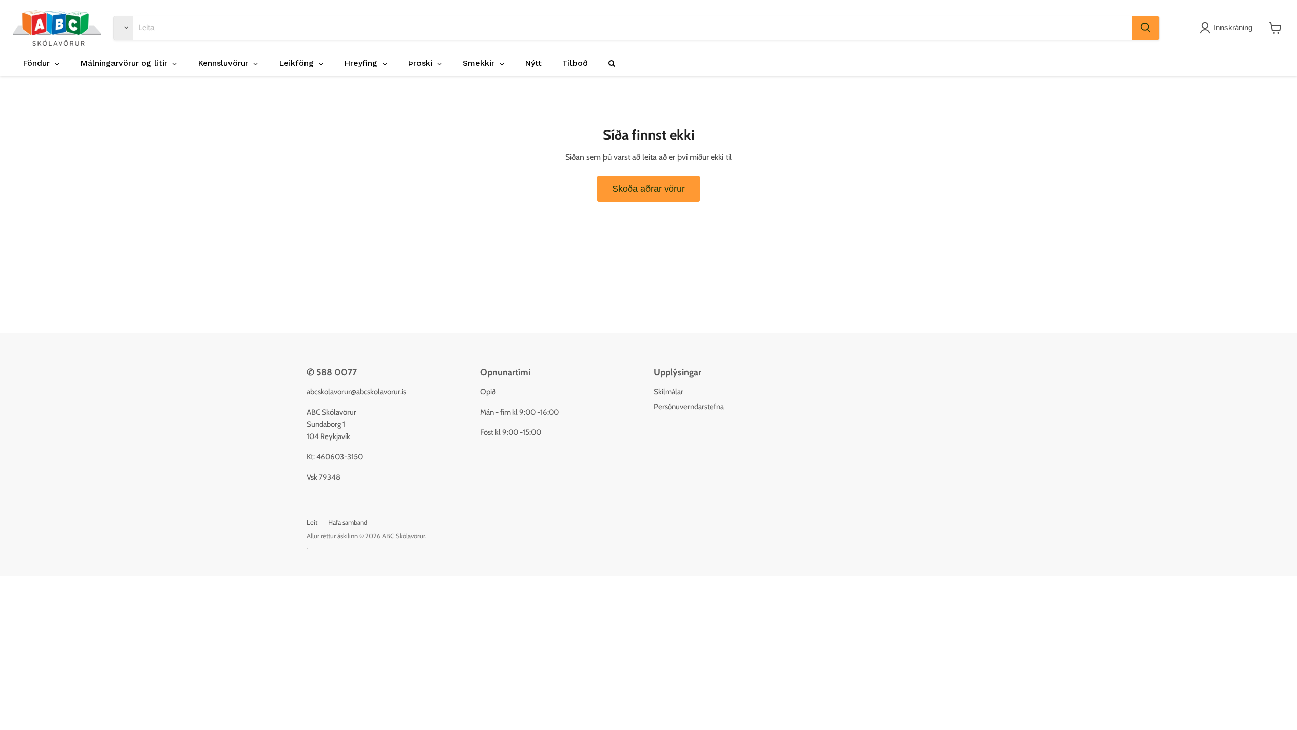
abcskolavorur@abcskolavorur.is (356, 391)
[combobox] (632, 28)
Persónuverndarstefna (689, 406)
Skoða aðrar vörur (648, 189)
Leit (312, 522)
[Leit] (1145, 28)
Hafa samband (347, 522)
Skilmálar (668, 391)
